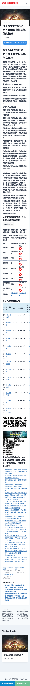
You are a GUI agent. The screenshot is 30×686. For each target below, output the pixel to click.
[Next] (25, 650)
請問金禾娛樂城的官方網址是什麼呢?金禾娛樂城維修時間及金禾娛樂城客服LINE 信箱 (8, 614)
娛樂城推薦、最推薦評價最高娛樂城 (16, 469)
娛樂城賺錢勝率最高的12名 (13, 525)
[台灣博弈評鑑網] (10, 3)
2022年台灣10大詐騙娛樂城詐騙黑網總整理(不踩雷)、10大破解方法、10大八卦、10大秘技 (16, 497)
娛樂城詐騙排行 (10, 555)
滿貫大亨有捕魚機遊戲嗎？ (13, 655)
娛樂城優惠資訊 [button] (8, 449)
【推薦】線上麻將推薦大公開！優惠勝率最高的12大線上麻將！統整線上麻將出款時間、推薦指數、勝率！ (16, 559)
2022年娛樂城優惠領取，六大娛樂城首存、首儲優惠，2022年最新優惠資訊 (15, 512)
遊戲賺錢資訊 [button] (7, 451)
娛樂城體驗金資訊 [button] (8, 447)
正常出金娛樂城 (7, 683)
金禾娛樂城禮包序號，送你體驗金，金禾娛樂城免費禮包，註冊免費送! (22, 613)
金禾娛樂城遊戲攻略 (8, 574)
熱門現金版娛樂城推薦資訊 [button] (11, 445)
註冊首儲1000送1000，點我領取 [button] (13, 441)
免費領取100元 (22, 683)
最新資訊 (10, 23)
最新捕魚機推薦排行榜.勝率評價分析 (16, 493)
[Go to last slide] (4, 650)
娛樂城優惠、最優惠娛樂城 (13, 486)
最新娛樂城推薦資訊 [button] (9, 443)
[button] (12, 84)
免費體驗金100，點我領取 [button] (11, 439)
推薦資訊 (5, 23)
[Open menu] (26, 3)
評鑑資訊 (14, 23)
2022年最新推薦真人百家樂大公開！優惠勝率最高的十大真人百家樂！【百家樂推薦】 (15, 544)
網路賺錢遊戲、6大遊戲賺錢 (13, 484)
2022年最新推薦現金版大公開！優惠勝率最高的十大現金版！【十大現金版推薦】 (16, 538)
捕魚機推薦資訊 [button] (8, 453)
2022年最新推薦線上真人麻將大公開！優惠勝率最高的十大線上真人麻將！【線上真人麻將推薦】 (16, 551)
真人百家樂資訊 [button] (8, 455)
